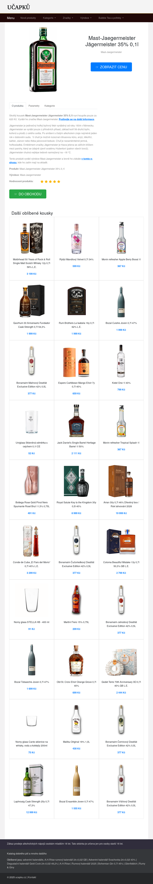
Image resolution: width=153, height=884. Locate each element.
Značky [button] (67, 18)
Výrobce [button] (85, 18)
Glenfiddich (131, 863)
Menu (10, 18)
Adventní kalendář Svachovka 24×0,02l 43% (112, 859)
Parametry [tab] (34, 105)
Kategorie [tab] (50, 105)
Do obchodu (30, 193)
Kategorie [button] (48, 18)
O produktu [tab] (17, 105)
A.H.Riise (65, 863)
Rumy (142, 863)
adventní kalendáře (33, 859)
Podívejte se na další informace (76, 119)
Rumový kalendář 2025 (84, 863)
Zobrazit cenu (113, 66)
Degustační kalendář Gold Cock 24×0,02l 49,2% (32, 863)
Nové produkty (28, 18)
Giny (11, 867)
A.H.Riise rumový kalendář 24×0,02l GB (66, 859)
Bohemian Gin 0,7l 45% (110, 863)
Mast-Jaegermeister (111, 52)
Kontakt (32, 877)
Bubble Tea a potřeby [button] (110, 18)
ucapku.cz (20, 877)
